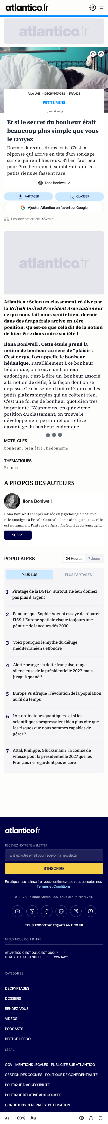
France (74, 93)
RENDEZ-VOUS (16, 1008)
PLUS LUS (29, 574)
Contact (61, 957)
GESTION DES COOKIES (23, 1074)
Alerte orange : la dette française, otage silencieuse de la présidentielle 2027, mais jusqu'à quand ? (53, 670)
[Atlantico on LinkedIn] (61, 911)
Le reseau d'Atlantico (23, 957)
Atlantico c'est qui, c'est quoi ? (31, 953)
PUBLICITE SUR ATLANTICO (73, 1064)
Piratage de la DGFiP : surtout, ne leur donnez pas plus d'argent (54, 594)
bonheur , (14, 448)
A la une (34, 93)
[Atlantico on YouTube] (90, 911)
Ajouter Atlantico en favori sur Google (58, 207)
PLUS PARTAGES (78, 574)
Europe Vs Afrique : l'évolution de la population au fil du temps (57, 696)
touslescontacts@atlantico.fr (54, 925)
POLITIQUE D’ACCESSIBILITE (27, 1085)
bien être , (35, 448)
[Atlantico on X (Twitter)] (32, 911)
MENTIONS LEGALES (31, 1064)
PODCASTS (14, 1029)
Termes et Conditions (54, 886)
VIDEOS (11, 1018)
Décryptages (54, 93)
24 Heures (74, 558)
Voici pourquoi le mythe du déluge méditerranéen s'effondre (45, 645)
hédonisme (57, 448)
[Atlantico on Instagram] (76, 911)
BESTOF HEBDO (18, 1039)
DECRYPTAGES (17, 988)
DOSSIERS (13, 998)
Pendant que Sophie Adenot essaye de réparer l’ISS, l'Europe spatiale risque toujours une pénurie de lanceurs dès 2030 (56, 619)
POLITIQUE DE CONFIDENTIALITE (71, 1074)
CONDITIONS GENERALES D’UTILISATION (37, 1105)
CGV (8, 1064)
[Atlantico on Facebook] (46, 911)
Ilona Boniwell (55, 183)
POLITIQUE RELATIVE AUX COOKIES (33, 1095)
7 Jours (94, 558)
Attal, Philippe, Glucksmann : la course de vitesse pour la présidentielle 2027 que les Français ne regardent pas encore (52, 756)
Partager (32, 196)
